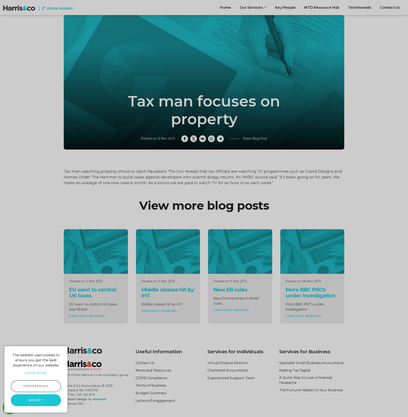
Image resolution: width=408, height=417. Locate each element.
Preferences (35, 386)
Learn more (36, 373)
